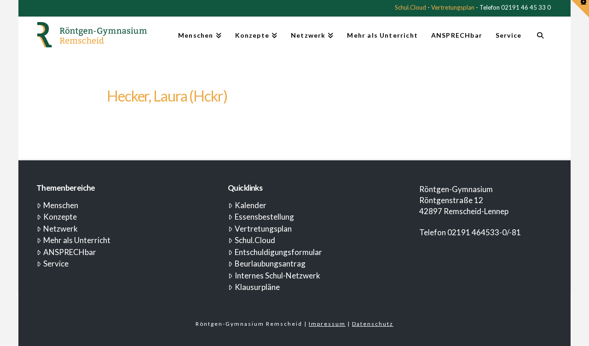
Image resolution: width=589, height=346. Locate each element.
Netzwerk (60, 228)
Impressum (327, 323)
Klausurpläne (257, 287)
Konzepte (60, 216)
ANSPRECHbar (69, 252)
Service (56, 263)
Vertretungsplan (452, 7)
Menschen (60, 205)
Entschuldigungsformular (278, 252)
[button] (580, 8)
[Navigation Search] (540, 39)
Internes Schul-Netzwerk (277, 275)
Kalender (250, 205)
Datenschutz (372, 323)
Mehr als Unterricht (76, 240)
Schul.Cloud (410, 7)
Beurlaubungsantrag (270, 263)
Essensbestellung (264, 216)
